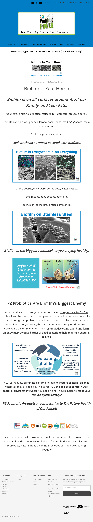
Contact (81, 44)
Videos (53, 44)
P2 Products (24, 44)
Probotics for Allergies (69, 441)
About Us (71, 44)
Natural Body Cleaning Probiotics (40, 445)
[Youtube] (40, 3)
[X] (36, 3)
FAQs (61, 44)
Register (80, 3)
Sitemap (5, 494)
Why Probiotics (39, 44)
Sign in (71, 3)
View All (35, 484)
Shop (10, 44)
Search (47, 3)
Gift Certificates (59, 3)
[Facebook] (32, 3)
